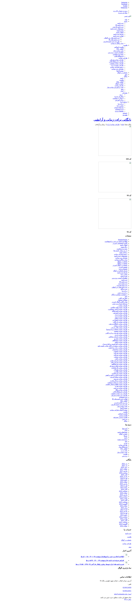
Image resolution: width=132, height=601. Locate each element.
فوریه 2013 (123, 513)
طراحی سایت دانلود (121, 342)
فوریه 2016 (123, 478)
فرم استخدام (123, 397)
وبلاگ (125, 421)
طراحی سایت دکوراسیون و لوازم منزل (114, 344)
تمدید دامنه (124, 276)
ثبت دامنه (124, 280)
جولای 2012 (123, 526)
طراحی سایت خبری (121, 335)
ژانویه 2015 (123, 487)
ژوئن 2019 (124, 467)
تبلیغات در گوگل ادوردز (120, 265)
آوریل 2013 (123, 509)
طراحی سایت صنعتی (120, 357)
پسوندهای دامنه (122, 432)
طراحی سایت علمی (121, 359)
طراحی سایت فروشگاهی (119, 364)
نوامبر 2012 (123, 518)
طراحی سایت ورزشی (120, 388)
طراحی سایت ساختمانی (119, 349)
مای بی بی (124, 450)
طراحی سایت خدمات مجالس (118, 337)
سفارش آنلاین (122, 298)
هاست (125, 412)
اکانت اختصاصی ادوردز (120, 243)
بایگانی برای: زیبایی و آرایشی (112, 119)
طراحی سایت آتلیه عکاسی (118, 307)
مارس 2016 (123, 476)
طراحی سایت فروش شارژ (118, 360)
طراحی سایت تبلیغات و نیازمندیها (116, 329)
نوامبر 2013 (123, 498)
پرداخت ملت (123, 252)
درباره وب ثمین (122, 293)
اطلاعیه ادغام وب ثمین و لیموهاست (116, 241)
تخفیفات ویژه (123, 269)
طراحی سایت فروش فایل (119, 362)
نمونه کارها (123, 408)
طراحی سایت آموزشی (120, 313)
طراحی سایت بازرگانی (120, 322)
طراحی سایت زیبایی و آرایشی (117, 348)
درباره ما (124, 291)
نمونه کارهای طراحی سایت (118, 410)
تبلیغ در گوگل (123, 434)
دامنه (125, 438)
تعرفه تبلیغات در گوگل (120, 271)
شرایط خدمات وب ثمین (119, 304)
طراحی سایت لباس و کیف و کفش (116, 375)
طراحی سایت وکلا (121, 390)
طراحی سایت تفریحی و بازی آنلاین (116, 333)
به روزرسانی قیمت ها (120, 250)
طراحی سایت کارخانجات (119, 368)
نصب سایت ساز (122, 406)
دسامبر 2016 (123, 473)
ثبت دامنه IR (123, 282)
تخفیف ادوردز (123, 267)
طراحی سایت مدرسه (120, 379)
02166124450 (127, 587)
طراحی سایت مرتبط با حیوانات (117, 382)
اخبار (125, 430)
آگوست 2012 (123, 524)
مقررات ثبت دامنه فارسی (119, 404)
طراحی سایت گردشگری (119, 373)
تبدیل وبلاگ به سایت (121, 260)
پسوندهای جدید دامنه (120, 256)
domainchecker (122, 239)
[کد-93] (114, 191)
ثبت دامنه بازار (122, 283)
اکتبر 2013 (124, 500)
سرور (125, 443)
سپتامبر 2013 (123, 502)
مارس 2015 (123, 484)
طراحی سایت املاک (121, 318)
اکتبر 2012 (124, 520)
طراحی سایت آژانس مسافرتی (117, 309)
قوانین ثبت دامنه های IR (119, 399)
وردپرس (124, 456)
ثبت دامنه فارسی (121, 285)
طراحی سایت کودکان (120, 370)
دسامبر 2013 (123, 496)
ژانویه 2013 (123, 515)
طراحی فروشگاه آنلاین (120, 392)
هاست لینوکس (122, 413)
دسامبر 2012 (123, 517)
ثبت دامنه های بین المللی (119, 287)
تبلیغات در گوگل (122, 261)
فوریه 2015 (123, 485)
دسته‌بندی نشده (122, 439)
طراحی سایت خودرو (120, 338)
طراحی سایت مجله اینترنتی (118, 377)
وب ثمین (124, 419)
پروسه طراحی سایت (120, 254)
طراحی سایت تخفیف (120, 331)
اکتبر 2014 (124, 489)
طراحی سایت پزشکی (120, 326)
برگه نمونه (124, 247)
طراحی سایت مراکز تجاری (118, 381)
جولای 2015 (123, 482)
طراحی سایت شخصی (120, 351)
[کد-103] (114, 155)
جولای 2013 (123, 506)
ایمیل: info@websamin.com (122, 594)
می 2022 (124, 463)
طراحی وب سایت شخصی (119, 393)
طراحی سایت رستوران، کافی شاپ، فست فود (112, 346)
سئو (126, 296)
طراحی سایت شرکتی (120, 353)
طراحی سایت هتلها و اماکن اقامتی (116, 384)
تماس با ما (124, 274)
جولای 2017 (123, 469)
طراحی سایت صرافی (120, 355)
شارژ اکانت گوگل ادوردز (119, 302)
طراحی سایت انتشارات (119, 320)
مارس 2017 (123, 471)
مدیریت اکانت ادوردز (120, 402)
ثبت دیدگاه (124, 289)
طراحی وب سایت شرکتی (119, 395)
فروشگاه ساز (123, 447)
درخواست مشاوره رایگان (119, 294)
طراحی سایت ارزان (121, 315)
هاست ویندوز (123, 415)
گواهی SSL (123, 401)
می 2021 (124, 465)
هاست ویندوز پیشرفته (120, 417)
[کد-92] (114, 228)
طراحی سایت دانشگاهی (119, 340)
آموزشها (124, 428)
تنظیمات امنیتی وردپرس (119, 278)
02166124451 (127, 591)
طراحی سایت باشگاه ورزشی (118, 324)
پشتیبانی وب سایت (121, 258)
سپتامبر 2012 (123, 522)
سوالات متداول (122, 300)
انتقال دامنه (123, 245)
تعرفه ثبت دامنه (122, 272)
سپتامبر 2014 (123, 491)
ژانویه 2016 (123, 480)
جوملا (125, 436)
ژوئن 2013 (124, 507)
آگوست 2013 (123, 504)
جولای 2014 (123, 493)
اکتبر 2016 (124, 474)
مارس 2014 (123, 495)
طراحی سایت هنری (121, 386)
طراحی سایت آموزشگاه (119, 311)
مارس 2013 (123, 511)
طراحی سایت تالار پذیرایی (119, 327)
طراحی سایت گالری (120, 371)
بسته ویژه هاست (122, 249)
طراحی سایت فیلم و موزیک (118, 366)
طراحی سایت (123, 305)
